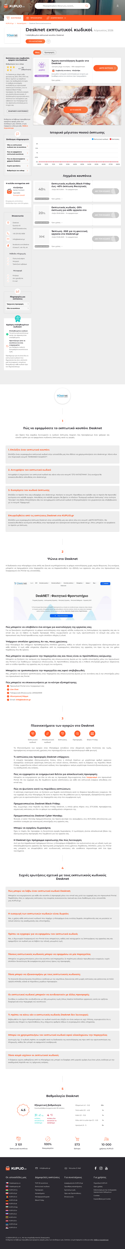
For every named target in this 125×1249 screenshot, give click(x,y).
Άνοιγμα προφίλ (19, 195)
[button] (100, 139)
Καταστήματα (21, 23)
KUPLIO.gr (10, 23)
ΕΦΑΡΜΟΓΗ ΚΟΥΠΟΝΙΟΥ (18, 111)
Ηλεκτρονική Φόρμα (19, 696)
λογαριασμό (92, 777)
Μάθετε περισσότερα (101, 1240)
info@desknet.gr (23, 700)
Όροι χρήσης (56, 80)
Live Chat (14, 689)
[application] (77, 151)
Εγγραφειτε (75, 110)
